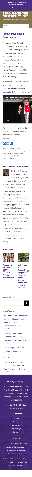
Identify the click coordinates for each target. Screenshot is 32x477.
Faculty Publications (8, 156)
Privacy (16, 432)
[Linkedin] (11, 143)
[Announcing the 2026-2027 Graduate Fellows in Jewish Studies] (8, 254)
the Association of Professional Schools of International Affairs (17, 450)
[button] (4, 271)
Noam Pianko (17, 156)
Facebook (16, 418)
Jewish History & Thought (19, 151)
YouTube (16, 422)
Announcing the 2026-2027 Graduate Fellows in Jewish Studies (8, 271)
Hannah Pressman (9, 148)
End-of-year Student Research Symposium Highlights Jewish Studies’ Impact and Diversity (23, 275)
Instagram (16, 425)
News (4, 153)
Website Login (16, 429)
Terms (16, 435)
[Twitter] (7, 143)
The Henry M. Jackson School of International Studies (16, 3)
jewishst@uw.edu (16, 408)
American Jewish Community (17, 153)
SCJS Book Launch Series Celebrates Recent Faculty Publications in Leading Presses (15, 336)
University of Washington (16, 382)
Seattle (4, 158)
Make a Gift (16, 439)
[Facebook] (4, 143)
